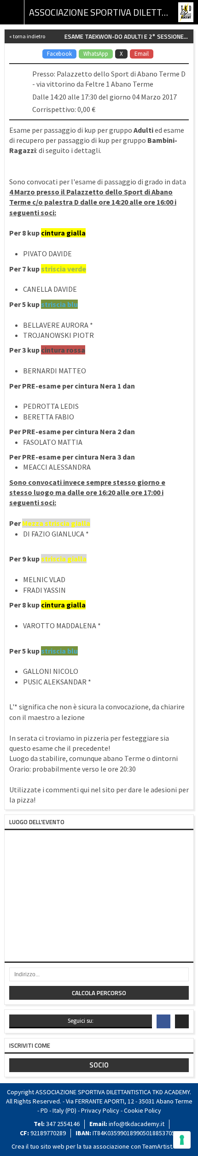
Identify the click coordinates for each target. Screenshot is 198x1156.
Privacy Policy (100, 1110)
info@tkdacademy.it (136, 1124)
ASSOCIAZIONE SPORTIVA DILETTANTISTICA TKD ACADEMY (99, 12)
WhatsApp (95, 54)
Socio (99, 1065)
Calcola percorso (99, 992)
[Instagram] (182, 1021)
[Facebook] (163, 1021)
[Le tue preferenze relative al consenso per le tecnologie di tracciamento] (182, 1140)
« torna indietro (27, 36)
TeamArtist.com (164, 1146)
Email (141, 54)
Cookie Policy (142, 1110)
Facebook (59, 54)
